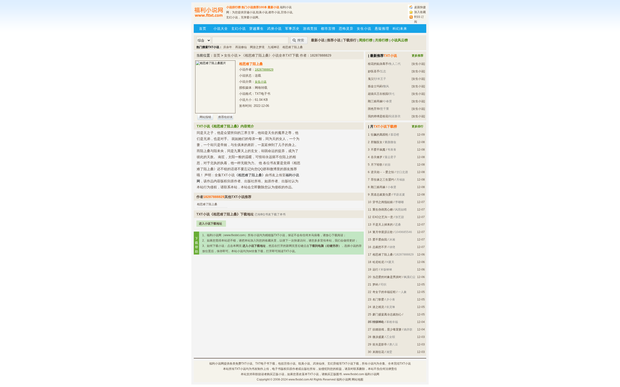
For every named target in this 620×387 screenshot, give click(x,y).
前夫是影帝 (379, 344)
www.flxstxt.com (298, 379)
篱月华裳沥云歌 (382, 232)
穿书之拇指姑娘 (382, 202)
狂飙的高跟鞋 (379, 134)
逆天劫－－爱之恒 (382, 172)
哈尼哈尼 (378, 262)
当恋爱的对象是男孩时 (387, 277)
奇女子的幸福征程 (384, 292)
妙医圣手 (374, 71)
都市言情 (328, 28)
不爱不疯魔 (378, 149)
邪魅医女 (376, 142)
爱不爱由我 (379, 239)
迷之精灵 (378, 307)
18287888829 (264, 69)
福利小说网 (216, 363)
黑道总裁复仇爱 (381, 194)
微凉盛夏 (378, 337)
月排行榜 (381, 40)
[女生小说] (418, 64)
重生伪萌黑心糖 (382, 209)
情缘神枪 (378, 322)
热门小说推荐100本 (254, 7)
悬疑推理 (382, 28)
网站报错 (205, 117)
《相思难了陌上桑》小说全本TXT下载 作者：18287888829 (286, 55)
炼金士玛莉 (375, 86)
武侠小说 (274, 28)
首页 (202, 28)
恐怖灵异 (346, 28)
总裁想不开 (379, 247)
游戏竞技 (310, 28)
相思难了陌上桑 (292, 47)
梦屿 (375, 284)
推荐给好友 (225, 117)
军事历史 (292, 28)
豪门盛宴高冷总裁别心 (387, 314)
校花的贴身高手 (378, 64)
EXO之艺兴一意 (382, 217)
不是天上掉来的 (382, 224)
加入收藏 (420, 12)
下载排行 (349, 40)
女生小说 (364, 28)
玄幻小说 (238, 28)
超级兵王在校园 (378, 93)
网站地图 (357, 379)
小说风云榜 (399, 40)
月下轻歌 (376, 164)
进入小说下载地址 (210, 223)
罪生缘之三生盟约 (382, 179)
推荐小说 (334, 40)
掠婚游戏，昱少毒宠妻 (387, 329)
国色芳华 (374, 108)
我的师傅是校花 (378, 116)
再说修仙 (241, 47)
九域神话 (273, 47)
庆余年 (227, 47)
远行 (375, 269)
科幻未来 (400, 28)
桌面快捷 (420, 7)
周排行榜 (365, 40)
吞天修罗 (376, 157)
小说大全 (220, 28)
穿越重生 (256, 28)
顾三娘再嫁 (375, 101)
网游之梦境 (257, 47)
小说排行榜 (233, 7)
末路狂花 (378, 352)
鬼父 (371, 78)
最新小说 (273, 7)
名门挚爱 (378, 299)
